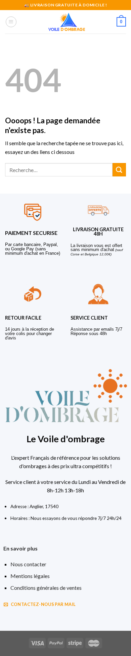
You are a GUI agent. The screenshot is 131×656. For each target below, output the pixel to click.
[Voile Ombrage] (67, 22)
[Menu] (11, 21)
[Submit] (119, 169)
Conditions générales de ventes (46, 587)
